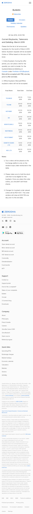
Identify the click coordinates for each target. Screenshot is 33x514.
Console (5, 71)
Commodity (5, 258)
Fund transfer (6, 265)
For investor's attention (16, 507)
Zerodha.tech (6, 332)
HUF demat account (8, 254)
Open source (6, 336)
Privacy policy (20, 502)
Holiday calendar (16, 23)
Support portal (6, 283)
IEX (9, 118)
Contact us (5, 280)
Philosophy (5, 319)
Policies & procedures (8, 502)
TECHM (9, 105)
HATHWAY (9, 111)
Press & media (6, 322)
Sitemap (10, 511)
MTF (3, 268)
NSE (3, 498)
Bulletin (10, 20)
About (3, 315)
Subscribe (17, 14)
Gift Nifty (4, 375)
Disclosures (11, 27)
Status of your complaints (9, 290)
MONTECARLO (8, 124)
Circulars (22, 20)
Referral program (7, 339)
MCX (12, 498)
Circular (4, 297)
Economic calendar (7, 361)
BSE (7, 498)
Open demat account (8, 244)
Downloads (5, 304)
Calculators (5, 365)
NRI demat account (7, 251)
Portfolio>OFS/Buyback (21, 71)
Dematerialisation (7, 261)
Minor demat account (8, 247)
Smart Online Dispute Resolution (9, 411)
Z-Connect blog (6, 300)
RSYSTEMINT (9, 137)
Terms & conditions (25, 498)
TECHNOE (9, 98)
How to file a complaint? (9, 286)
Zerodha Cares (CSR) (8, 329)
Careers (4, 326)
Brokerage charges (8, 354)
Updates (23, 27)
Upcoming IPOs (6, 351)
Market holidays (6, 358)
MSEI (16, 498)
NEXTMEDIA (9, 131)
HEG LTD (9, 150)
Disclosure (5, 507)
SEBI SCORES (19, 401)
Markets (4, 368)
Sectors (4, 371)
